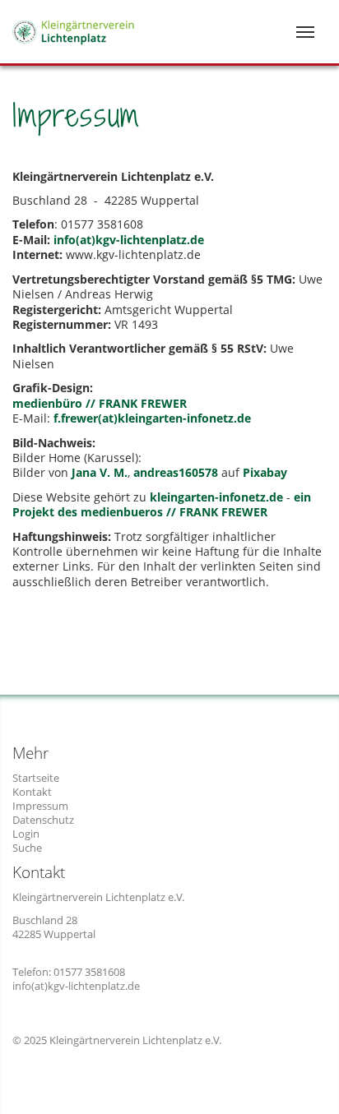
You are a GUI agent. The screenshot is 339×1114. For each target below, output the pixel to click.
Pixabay (265, 472)
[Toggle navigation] (305, 32)
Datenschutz (43, 819)
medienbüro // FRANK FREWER (99, 403)
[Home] (88, 19)
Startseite (35, 777)
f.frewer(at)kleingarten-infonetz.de (152, 418)
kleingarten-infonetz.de (216, 497)
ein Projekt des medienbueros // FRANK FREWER (161, 504)
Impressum (40, 805)
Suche (27, 847)
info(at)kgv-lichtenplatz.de (128, 239)
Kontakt (32, 791)
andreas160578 (175, 472)
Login (25, 833)
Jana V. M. (100, 472)
